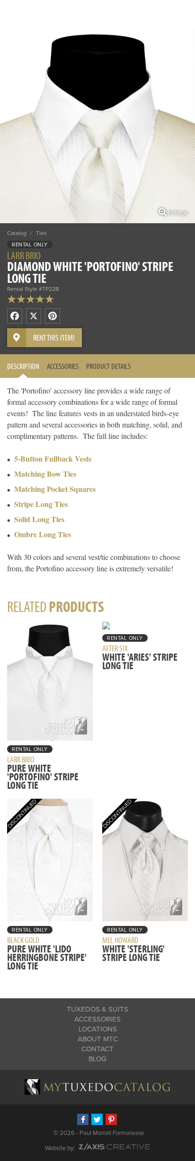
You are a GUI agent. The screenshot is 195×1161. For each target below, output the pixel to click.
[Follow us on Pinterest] (111, 1119)
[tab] (23, 366)
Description (23, 366)
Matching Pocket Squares (55, 488)
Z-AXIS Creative (114, 1147)
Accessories (63, 366)
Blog (97, 1059)
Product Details (108, 366)
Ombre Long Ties (42, 534)
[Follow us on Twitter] (97, 1119)
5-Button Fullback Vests (52, 458)
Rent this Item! (54, 337)
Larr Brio (24, 255)
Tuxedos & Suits (97, 1009)
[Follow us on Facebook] (83, 1119)
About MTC (98, 1039)
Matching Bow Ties (45, 473)
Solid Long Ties (39, 519)
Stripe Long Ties (41, 503)
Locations (98, 1029)
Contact (97, 1049)
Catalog (17, 233)
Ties (41, 233)
